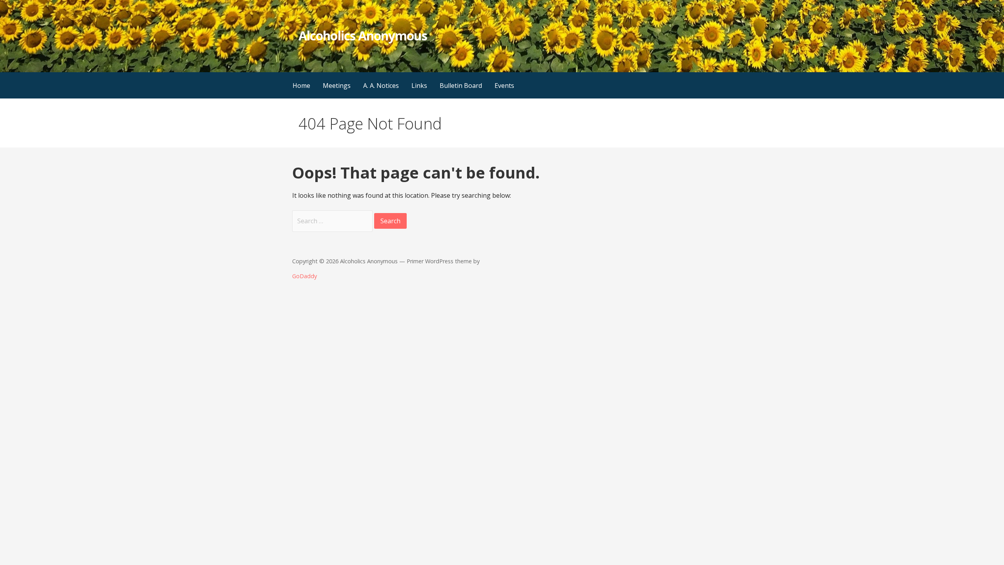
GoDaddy (304, 276)
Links (419, 85)
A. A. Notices (381, 85)
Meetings (337, 85)
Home (301, 85)
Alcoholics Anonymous (362, 35)
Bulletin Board (461, 85)
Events (504, 85)
